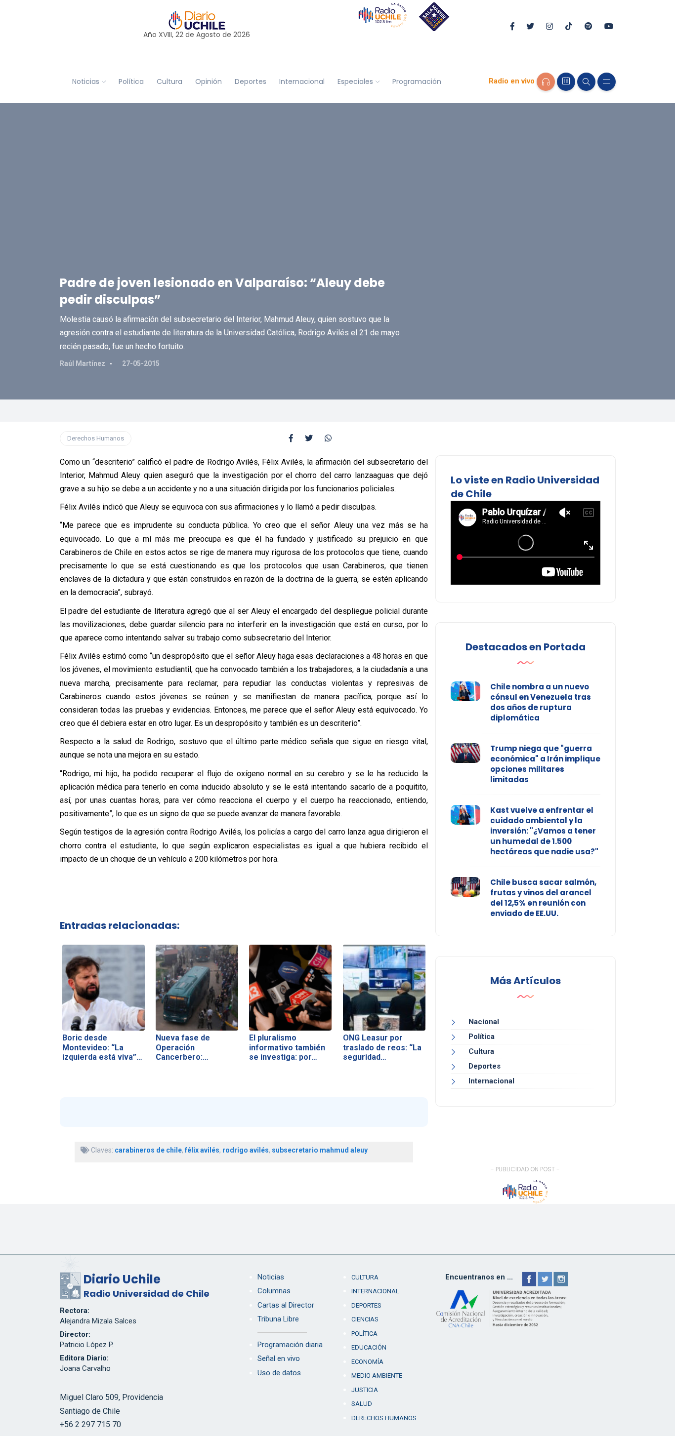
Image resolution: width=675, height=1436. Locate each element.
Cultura (169, 81)
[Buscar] (586, 82)
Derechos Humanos (95, 438)
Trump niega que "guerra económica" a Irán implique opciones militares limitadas (545, 764)
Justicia (364, 1390)
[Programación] (566, 82)
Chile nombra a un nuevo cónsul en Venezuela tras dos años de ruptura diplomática (540, 702)
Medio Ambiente (376, 1375)
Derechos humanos (384, 1418)
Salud (361, 1403)
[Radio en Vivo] (546, 82)
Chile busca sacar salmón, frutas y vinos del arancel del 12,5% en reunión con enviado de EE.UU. (543, 897)
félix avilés (202, 1150)
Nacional (483, 1021)
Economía (367, 1361)
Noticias (85, 81)
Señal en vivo (278, 1358)
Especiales (355, 81)
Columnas (274, 1290)
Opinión (208, 81)
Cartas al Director (285, 1305)
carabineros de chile (148, 1150)
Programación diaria (290, 1344)
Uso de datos (279, 1372)
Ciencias (365, 1319)
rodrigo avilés (245, 1150)
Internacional (302, 81)
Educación (368, 1347)
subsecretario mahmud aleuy (320, 1150)
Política (131, 81)
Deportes (250, 81)
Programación (416, 81)
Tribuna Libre (278, 1319)
